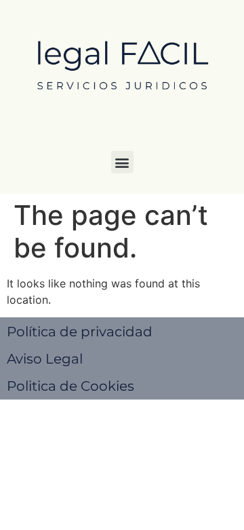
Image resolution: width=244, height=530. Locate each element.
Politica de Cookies (70, 386)
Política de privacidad (79, 331)
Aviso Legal (45, 359)
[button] (122, 162)
